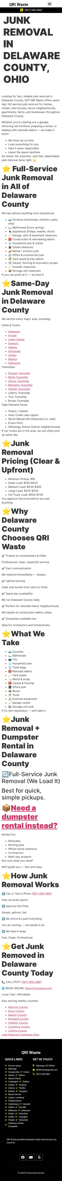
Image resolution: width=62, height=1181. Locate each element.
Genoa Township (18, 381)
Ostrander (14, 351)
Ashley (12, 355)
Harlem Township (19, 389)
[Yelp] (39, 1157)
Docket (40, 1172)
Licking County (17, 1030)
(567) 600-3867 (42, 893)
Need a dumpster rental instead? (30, 816)
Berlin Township (18, 377)
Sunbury (13, 343)
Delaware (14, 331)
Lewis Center (16, 339)
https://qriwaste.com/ (38, 988)
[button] (49, 3)
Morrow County (18, 1007)
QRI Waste (18, 4)
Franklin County (18, 1022)
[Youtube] (31, 1157)
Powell (12, 335)
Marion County (17, 1015)
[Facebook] (23, 1157)
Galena (12, 347)
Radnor (12, 359)
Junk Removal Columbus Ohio (20, 1034)
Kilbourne (14, 363)
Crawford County (19, 1026)
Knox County (16, 1011)
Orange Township (19, 373)
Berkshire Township (20, 385)
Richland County (18, 1018)
